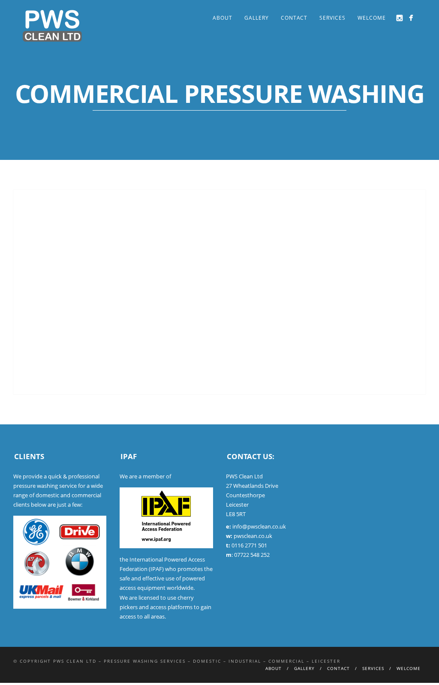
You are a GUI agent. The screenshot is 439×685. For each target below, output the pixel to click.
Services (332, 17)
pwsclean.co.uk (253, 536)
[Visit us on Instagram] (399, 17)
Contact (294, 17)
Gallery (256, 17)
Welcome (372, 17)
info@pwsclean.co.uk (259, 526)
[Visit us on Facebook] (411, 17)
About (222, 17)
